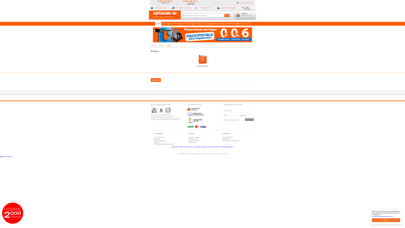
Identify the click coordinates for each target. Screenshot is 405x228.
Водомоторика (174, 23)
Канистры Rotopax (202, 66)
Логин (247, 7)
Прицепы (196, 23)
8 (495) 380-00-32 (190, 1)
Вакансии (157, 139)
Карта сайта (192, 142)
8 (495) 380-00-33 (164, 1)
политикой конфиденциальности (382, 216)
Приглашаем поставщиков (231, 140)
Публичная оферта (160, 140)
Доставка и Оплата (194, 137)
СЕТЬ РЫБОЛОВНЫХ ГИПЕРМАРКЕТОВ (163, 17)
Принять (386, 220)
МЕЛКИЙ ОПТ (205, 8)
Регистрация (247, 8)
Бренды (161, 45)
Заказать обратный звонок (245, 2)
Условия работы (228, 137)
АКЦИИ (158, 23)
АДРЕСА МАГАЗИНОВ (228, 8)
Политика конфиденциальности (164, 144)
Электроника (205, 23)
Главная (153, 45)
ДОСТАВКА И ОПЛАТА (183, 8)
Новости (156, 142)
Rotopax (169, 45)
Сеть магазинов (159, 137)
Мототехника (186, 23)
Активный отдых (230, 23)
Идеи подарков (243, 23)
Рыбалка (165, 23)
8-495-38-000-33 (223, 153)
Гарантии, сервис (194, 140)
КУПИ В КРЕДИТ (161, 8)
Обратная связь (193, 139)
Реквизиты (226, 139)
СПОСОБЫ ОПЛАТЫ (194, 105)
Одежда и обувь (217, 23)
